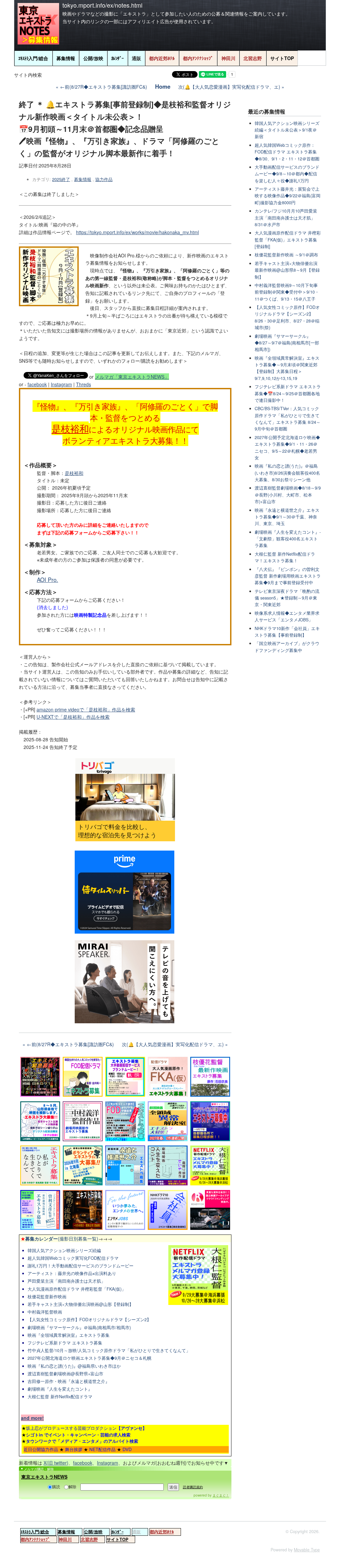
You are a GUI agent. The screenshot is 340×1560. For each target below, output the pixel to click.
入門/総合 (33, 58)
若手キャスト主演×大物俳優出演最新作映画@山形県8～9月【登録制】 (287, 270)
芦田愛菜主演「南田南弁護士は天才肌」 (66, 1281)
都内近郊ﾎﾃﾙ (162, 58)
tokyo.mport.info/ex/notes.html (102, 5)
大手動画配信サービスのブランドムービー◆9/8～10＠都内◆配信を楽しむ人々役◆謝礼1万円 (287, 174)
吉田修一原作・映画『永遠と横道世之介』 (69, 1381)
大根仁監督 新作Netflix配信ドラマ (60, 1397)
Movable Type (307, 1550)
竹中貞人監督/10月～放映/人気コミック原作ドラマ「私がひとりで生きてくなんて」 (109, 1350)
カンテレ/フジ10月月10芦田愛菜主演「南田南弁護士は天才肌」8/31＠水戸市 (286, 218)
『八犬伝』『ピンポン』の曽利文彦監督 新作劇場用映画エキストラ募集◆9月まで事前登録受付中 (288, 576)
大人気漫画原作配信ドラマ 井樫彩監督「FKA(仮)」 (77, 1289)
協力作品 (104, 179)
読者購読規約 (193, 1487)
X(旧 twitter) (55, 1462)
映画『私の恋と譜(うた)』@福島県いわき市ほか (74, 1366)
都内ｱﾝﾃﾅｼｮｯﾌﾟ (198, 58)
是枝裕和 (70, 428)
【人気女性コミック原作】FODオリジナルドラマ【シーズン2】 (89, 1320)
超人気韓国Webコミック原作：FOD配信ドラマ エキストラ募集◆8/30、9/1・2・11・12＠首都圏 (287, 152)
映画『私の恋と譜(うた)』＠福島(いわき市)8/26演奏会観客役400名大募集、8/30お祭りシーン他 (287, 473)
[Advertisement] (287, 771)
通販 (136, 58)
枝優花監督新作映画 (47, 1297)
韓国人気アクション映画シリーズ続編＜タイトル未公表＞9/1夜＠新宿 (287, 130)
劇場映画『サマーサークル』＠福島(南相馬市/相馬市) (79, 1328)
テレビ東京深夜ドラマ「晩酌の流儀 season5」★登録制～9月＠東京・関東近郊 (287, 598)
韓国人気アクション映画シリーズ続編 (64, 1250)
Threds (83, 384)
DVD (127, 1449)
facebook (37, 384)
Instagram (61, 384)
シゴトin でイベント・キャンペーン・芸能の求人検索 (78, 1434)
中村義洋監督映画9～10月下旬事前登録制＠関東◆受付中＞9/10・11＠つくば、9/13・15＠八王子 (287, 292)
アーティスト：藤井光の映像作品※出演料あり (72, 1273)
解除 (72, 1486)
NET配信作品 (102, 1449)
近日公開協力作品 (41, 1449)
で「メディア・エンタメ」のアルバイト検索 (82, 1441)
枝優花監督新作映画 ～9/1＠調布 (286, 255)
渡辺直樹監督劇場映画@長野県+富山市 (65, 1374)
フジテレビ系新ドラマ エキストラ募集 (65, 1343)
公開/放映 (93, 58)
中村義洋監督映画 (45, 1312)
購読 (56, 1486)
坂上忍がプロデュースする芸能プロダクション (86, 1428)
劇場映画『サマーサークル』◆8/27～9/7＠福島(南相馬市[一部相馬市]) (287, 343)
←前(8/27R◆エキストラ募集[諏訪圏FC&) (103, 86)
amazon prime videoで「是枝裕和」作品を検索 (86, 709)
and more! (32, 1418)
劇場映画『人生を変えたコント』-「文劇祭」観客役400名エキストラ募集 (288, 539)
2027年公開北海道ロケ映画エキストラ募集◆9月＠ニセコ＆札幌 (89, 1358)
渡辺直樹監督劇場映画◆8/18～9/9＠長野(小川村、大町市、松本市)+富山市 (288, 495)
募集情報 (65, 58)
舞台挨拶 (73, 1449)
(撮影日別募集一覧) (59, 1238)
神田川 (228, 58)
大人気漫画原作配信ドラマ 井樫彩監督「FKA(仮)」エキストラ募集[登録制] (288, 239)
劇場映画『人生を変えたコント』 (60, 1389)
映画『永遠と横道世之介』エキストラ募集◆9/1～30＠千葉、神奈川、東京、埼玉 (287, 517)
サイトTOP (282, 58)
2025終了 (61, 179)
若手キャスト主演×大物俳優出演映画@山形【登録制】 (80, 1304)
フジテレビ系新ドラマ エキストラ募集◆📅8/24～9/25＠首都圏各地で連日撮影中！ (288, 393)
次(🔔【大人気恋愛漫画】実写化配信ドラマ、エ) (229, 86)
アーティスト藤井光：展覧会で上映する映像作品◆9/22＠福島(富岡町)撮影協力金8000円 (287, 196)
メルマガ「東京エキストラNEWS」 (132, 376)
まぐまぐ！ (220, 1495)
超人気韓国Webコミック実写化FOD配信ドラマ (73, 1258)
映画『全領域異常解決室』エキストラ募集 (69, 1335)
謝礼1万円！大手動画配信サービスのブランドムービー (80, 1266)
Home (162, 86)
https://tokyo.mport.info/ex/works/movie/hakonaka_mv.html (137, 232)
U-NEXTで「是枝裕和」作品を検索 (73, 716)
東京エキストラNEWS (44, 1476)
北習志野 (252, 58)
